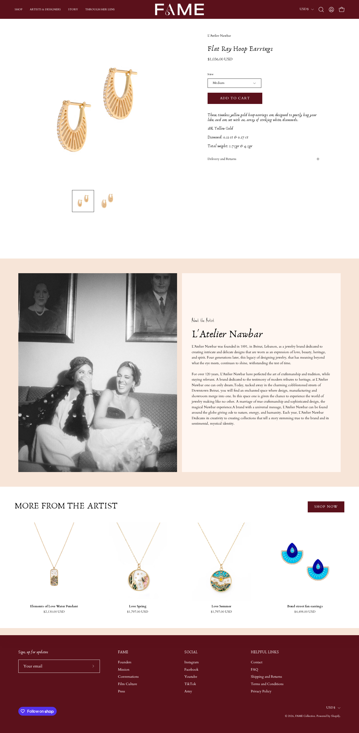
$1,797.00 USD (137, 611)
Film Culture (127, 684)
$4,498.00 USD (305, 611)
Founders (124, 662)
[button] (321, 9)
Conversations (128, 676)
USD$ (304, 9)
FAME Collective (305, 716)
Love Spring (138, 606)
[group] (179, 567)
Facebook (191, 669)
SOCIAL (191, 652)
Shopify (335, 716)
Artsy (188, 691)
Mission (123, 669)
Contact (256, 662)
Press (121, 691)
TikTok (190, 684)
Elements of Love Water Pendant (54, 606)
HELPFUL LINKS (265, 652)
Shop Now (326, 506)
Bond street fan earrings (305, 606)
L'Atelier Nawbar (219, 36)
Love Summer (221, 606)
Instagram (191, 662)
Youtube (190, 676)
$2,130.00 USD (54, 611)
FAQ (254, 669)
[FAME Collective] (179, 9)
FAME (123, 652)
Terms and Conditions (267, 684)
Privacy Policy (261, 691)
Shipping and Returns (266, 676)
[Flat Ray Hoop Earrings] (83, 201)
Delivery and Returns (222, 159)
